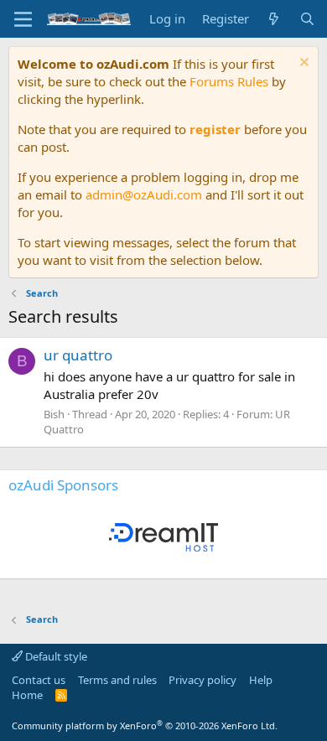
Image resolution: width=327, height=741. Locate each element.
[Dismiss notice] (302, 64)
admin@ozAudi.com (144, 194)
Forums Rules (228, 81)
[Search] (307, 18)
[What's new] (273, 18)
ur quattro (78, 355)
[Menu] (23, 19)
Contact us (38, 679)
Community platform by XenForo (145, 725)
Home (27, 694)
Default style (55, 656)
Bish (54, 414)
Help (260, 679)
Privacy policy (202, 679)
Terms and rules (117, 679)
